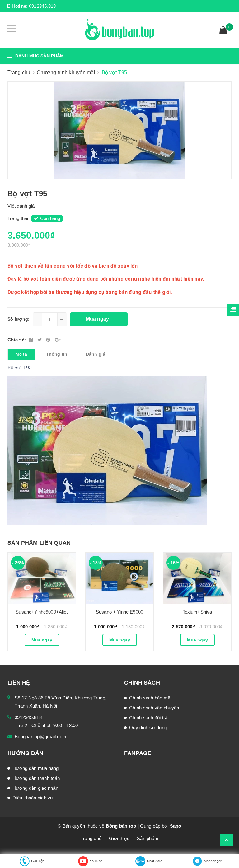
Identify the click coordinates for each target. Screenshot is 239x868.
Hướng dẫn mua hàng (35, 768)
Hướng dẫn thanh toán (36, 778)
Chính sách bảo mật (150, 697)
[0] (223, 30)
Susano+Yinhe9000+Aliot (42, 611)
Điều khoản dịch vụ (32, 797)
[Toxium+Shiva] (197, 578)
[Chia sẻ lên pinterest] (49, 339)
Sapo (175, 826)
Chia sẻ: (16, 339)
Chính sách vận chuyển (154, 707)
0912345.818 (42, 6)
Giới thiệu (119, 838)
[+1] (58, 339)
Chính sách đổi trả (148, 717)
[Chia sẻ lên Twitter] (40, 339)
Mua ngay (41, 639)
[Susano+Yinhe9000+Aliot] (42, 578)
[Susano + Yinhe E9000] (119, 578)
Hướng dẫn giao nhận (35, 788)
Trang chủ (91, 838)
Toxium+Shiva (197, 611)
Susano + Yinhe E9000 (119, 611)
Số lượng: (18, 319)
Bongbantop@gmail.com (40, 736)
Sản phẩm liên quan (39, 543)
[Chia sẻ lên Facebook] (31, 339)
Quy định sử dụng (148, 727)
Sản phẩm (147, 838)
